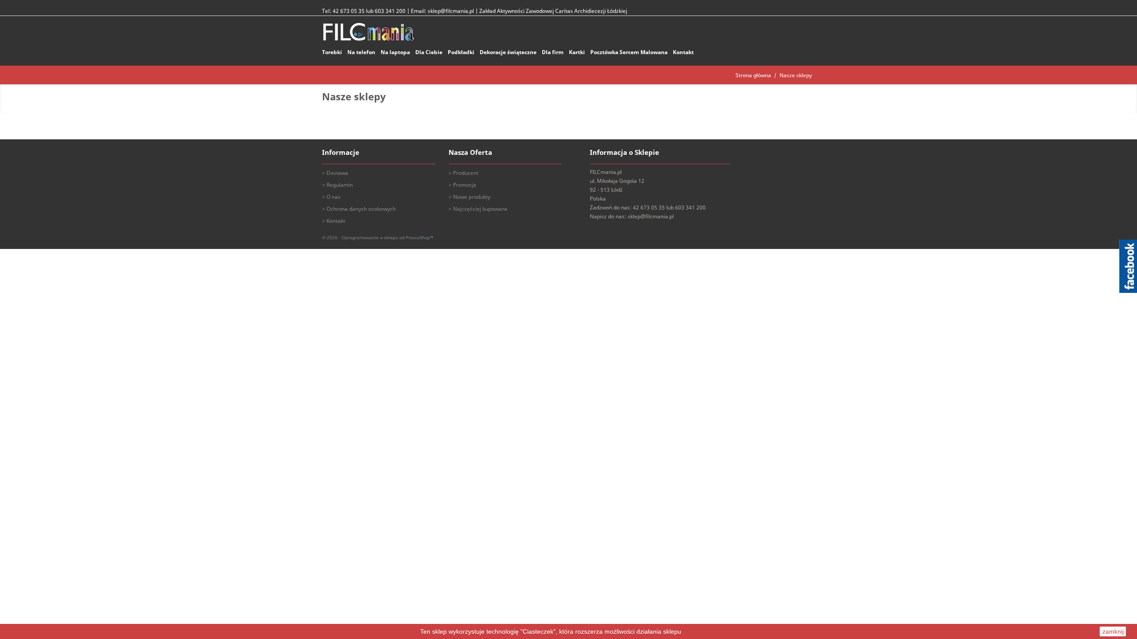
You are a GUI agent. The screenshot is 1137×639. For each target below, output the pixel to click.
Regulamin (339, 185)
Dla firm (553, 52)
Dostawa (337, 173)
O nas (333, 197)
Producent (465, 173)
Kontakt (683, 52)
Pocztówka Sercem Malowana (629, 52)
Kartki (577, 52)
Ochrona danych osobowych (361, 209)
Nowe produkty (471, 197)
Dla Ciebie (428, 52)
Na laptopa (395, 52)
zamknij (1113, 631)
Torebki (332, 52)
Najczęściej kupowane (480, 209)
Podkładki (461, 52)
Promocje (465, 185)
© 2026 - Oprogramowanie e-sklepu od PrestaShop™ (377, 237)
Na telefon (361, 52)
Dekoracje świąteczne (508, 52)
